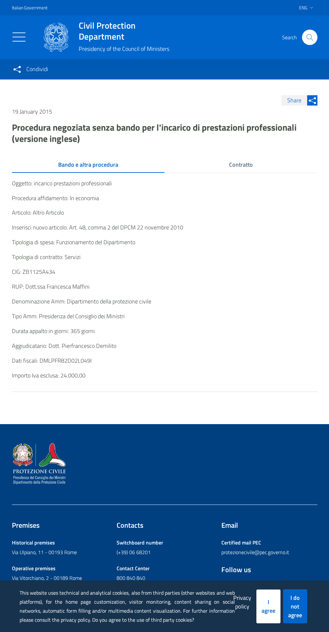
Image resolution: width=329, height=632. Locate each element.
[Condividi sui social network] (17, 69)
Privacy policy (242, 602)
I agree (268, 606)
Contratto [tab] (241, 164)
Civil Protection (107, 31)
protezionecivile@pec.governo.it (255, 552)
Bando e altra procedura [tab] (88, 164)
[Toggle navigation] (19, 37)
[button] (309, 37)
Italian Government (30, 7)
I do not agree (295, 606)
